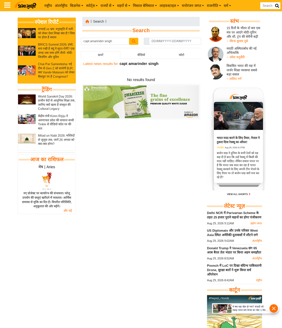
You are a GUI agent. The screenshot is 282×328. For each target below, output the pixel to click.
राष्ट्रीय (48, 6)
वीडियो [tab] (141, 55)
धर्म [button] (226, 6)
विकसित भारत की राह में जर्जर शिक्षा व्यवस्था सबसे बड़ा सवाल (242, 70)
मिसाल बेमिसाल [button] (143, 6)
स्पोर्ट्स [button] (90, 6)
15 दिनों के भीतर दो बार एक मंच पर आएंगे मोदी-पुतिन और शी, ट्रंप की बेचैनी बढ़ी (243, 32)
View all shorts (237, 194)
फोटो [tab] (181, 55)
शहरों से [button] (122, 6)
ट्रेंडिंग (47, 89)
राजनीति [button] (212, 6)
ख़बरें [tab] (100, 55)
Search (98, 21)
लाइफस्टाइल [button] (168, 6)
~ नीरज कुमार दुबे (237, 41)
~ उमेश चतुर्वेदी (236, 57)
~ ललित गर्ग (234, 79)
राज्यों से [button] (106, 6)
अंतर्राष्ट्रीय (61, 6)
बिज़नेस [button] (75, 6)
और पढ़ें (67, 210)
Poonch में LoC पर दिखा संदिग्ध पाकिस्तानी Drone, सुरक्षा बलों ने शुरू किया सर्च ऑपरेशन (234, 270)
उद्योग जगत (256, 223)
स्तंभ (234, 21)
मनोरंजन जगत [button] (191, 6)
